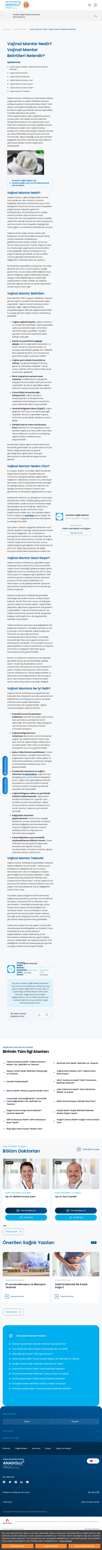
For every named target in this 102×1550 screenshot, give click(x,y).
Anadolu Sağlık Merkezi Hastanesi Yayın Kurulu (22, 969)
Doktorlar (97, 1521)
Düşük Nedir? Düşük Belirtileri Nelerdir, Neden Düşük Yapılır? (75, 1112)
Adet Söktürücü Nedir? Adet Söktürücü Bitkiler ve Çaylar (76, 1090)
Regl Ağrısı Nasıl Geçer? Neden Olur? (24, 1128)
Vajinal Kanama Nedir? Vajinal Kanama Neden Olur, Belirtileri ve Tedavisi (26, 1063)
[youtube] (27, 1482)
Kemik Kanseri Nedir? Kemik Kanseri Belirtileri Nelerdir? (38, 1378)
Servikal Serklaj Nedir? (17, 1081)
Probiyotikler (30, 774)
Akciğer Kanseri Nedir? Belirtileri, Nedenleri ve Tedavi (37, 1363)
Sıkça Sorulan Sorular (90, 1502)
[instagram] (16, 1482)
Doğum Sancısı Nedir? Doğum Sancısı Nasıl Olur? (78, 1121)
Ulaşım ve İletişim (63, 1448)
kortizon (29, 515)
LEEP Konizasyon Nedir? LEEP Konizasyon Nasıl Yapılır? (26, 1121)
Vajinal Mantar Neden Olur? (21, 80)
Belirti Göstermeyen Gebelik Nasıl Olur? (76, 1101)
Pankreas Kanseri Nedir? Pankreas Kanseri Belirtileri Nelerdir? (41, 1388)
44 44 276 (93, 1492)
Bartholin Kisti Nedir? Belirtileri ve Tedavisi (77, 1063)
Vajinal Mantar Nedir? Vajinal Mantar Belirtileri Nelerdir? (29, 68)
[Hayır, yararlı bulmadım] (47, 1015)
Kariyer (48, 1448)
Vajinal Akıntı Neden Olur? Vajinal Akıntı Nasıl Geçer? (76, 1072)
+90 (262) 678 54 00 (92, 1529)
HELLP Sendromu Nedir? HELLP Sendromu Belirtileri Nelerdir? (76, 1081)
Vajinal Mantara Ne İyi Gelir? (21, 87)
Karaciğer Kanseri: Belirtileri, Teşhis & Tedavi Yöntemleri (39, 1383)
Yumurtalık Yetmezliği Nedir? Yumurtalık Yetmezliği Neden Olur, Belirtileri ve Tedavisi (26, 1101)
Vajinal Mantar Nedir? (19, 73)
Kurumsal (36, 1448)
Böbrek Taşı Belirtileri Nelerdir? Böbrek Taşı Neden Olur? (39, 1343)
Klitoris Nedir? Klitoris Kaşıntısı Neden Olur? (27, 1090)
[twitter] (10, 1482)
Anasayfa (7, 29)
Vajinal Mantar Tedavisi (20, 91)
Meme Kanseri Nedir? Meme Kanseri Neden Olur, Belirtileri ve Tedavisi (45, 1358)
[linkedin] (21, 1482)
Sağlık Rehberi (20, 29)
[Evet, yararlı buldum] (39, 1015)
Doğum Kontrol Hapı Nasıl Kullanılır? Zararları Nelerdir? (24, 1112)
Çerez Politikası (65, 1541)
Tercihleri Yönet (17, 1546)
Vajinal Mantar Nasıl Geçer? (21, 84)
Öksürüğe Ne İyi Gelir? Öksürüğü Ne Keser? (32, 1353)
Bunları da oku (97, 1528)
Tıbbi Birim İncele (76, 533)
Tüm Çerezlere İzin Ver (84, 1546)
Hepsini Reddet (51, 1546)
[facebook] (4, 1482)
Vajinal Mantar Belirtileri (20, 76)
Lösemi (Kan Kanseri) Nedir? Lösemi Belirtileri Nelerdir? (38, 1368)
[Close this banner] (2, 15)
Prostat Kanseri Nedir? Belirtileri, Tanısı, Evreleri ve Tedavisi (40, 1373)
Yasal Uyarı (7, 1502)
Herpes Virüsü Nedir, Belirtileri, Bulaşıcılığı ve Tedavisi (26, 1072)
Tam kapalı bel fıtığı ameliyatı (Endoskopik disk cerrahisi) (40, 1348)
